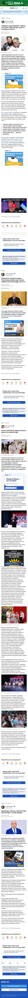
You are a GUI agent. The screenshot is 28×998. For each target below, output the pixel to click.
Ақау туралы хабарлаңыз (14, 986)
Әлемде (3, 270)
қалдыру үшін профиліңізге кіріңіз (11, 245)
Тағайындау (8, 803)
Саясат (3, 803)
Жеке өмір (8, 18)
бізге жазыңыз (16, 216)
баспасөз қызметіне (7, 316)
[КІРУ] (26, 8)
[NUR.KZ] (14, 8)
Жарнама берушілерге (14, 989)
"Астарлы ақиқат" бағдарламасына (12, 112)
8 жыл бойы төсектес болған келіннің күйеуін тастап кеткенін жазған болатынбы (12, 141)
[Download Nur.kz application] (14, 3)
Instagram (15, 263)
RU (23, 8)
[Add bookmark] (25, 963)
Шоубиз (3, 18)
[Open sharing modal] (18, 963)
